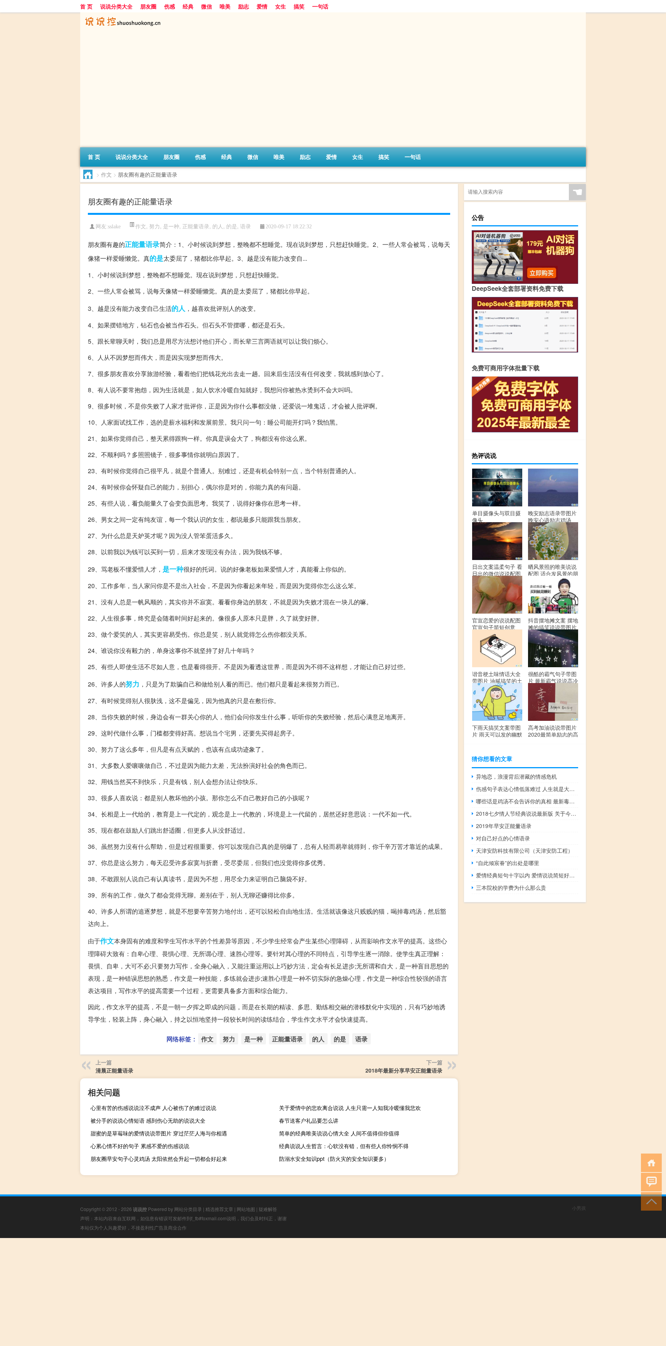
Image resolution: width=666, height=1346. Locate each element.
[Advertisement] (311, 89)
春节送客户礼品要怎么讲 (308, 1120)
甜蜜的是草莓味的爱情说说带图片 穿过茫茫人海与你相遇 (159, 1133)
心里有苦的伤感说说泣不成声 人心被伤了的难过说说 (153, 1108)
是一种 (171, 226)
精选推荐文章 (219, 1209)
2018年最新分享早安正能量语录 (403, 1070)
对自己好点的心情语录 (503, 838)
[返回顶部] (649, 1200)
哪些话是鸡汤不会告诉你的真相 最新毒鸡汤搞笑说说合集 (527, 801)
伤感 (169, 6)
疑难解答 (268, 1209)
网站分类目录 (188, 1209)
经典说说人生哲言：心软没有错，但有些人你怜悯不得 (344, 1146)
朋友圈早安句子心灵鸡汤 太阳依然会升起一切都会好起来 (159, 1158)
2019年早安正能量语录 (503, 826)
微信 (206, 6)
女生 (280, 6)
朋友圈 (148, 6)
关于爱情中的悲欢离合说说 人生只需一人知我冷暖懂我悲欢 (350, 1108)
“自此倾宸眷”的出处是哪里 (507, 863)
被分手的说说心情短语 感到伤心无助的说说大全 (148, 1120)
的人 (217, 226)
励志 (243, 6)
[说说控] (120, 15)
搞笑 (299, 6)
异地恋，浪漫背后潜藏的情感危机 (516, 776)
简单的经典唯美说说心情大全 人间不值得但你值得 (339, 1133)
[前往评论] (649, 1181)
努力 (154, 226)
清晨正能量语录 (114, 1070)
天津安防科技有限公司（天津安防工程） (524, 850)
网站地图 (246, 1209)
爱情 (262, 6)
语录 (245, 226)
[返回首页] (649, 1162)
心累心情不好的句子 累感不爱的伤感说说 (140, 1146)
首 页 (86, 6)
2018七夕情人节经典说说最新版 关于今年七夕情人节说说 (527, 813)
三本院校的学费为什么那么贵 (511, 887)
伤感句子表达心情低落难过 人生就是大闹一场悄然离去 (527, 789)
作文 (106, 174)
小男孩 (579, 1207)
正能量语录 (195, 226)
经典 (188, 6)
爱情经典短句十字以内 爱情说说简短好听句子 (527, 875)
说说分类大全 (116, 6)
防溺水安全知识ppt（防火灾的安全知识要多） (334, 1158)
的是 (231, 226)
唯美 (225, 6)
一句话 (320, 6)
